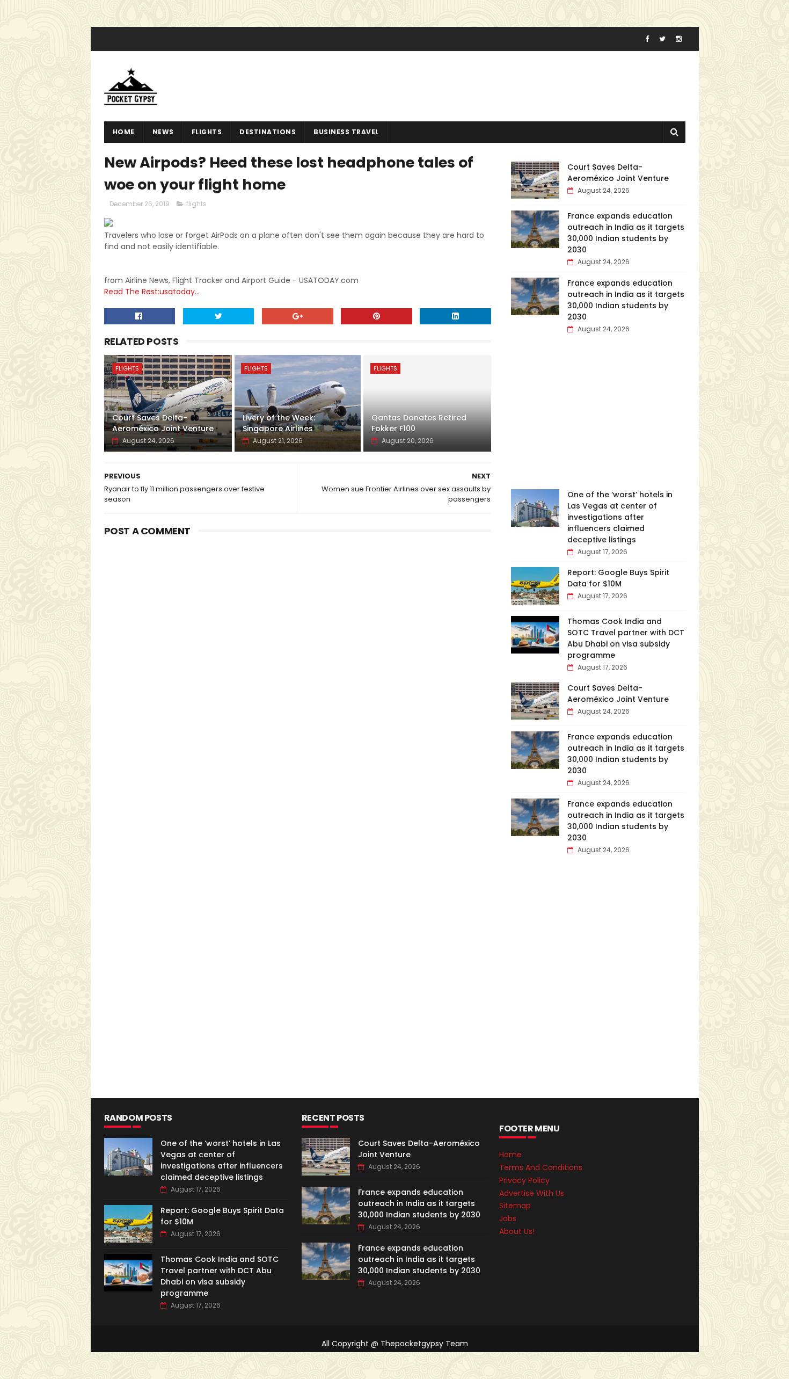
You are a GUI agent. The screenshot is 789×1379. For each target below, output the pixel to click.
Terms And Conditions (540, 1167)
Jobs (507, 1218)
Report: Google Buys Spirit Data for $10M (618, 578)
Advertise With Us (531, 1193)
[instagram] (678, 39)
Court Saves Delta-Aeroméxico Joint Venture (163, 423)
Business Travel (346, 131)
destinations (267, 131)
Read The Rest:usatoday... (152, 291)
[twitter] (662, 39)
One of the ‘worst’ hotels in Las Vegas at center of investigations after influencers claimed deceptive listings (620, 517)
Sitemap (515, 1205)
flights (207, 131)
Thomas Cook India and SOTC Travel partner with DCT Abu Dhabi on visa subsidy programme (625, 638)
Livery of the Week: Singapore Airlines (279, 423)
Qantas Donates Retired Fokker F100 (418, 423)
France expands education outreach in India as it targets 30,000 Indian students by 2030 (625, 233)
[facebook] (647, 39)
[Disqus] (298, 675)
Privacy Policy (524, 1180)
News (163, 131)
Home (124, 131)
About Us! (517, 1231)
